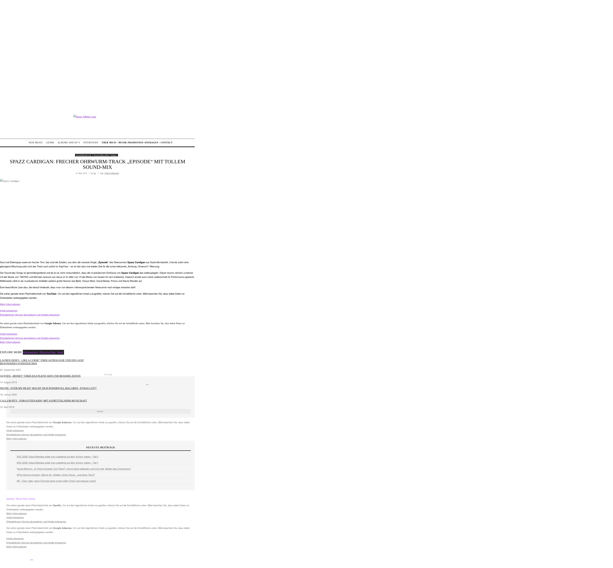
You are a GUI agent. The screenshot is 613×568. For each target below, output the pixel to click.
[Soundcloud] (24, 558)
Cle (94, 173)
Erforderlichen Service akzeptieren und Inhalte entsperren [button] (30, 314)
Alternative (84, 155)
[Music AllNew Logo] (97, 124)
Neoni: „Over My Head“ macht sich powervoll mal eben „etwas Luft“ (48, 388)
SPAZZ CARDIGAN (112, 173)
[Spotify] (31, 558)
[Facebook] (3, 558)
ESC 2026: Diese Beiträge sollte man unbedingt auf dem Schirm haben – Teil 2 (57, 456)
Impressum (105, 558)
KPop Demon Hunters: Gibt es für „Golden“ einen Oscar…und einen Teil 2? (56, 474)
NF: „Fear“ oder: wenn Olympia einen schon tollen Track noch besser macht (56, 480)
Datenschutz (119, 558)
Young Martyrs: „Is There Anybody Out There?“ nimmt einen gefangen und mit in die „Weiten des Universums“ (74, 468)
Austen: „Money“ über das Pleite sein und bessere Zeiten (40, 376)
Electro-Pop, (47, 352)
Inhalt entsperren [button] (8, 310)
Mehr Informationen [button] (10, 304)
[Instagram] (17, 558)
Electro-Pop (101, 155)
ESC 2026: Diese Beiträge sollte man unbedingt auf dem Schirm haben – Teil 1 (57, 462)
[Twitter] (10, 558)
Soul (114, 155)
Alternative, (31, 352)
